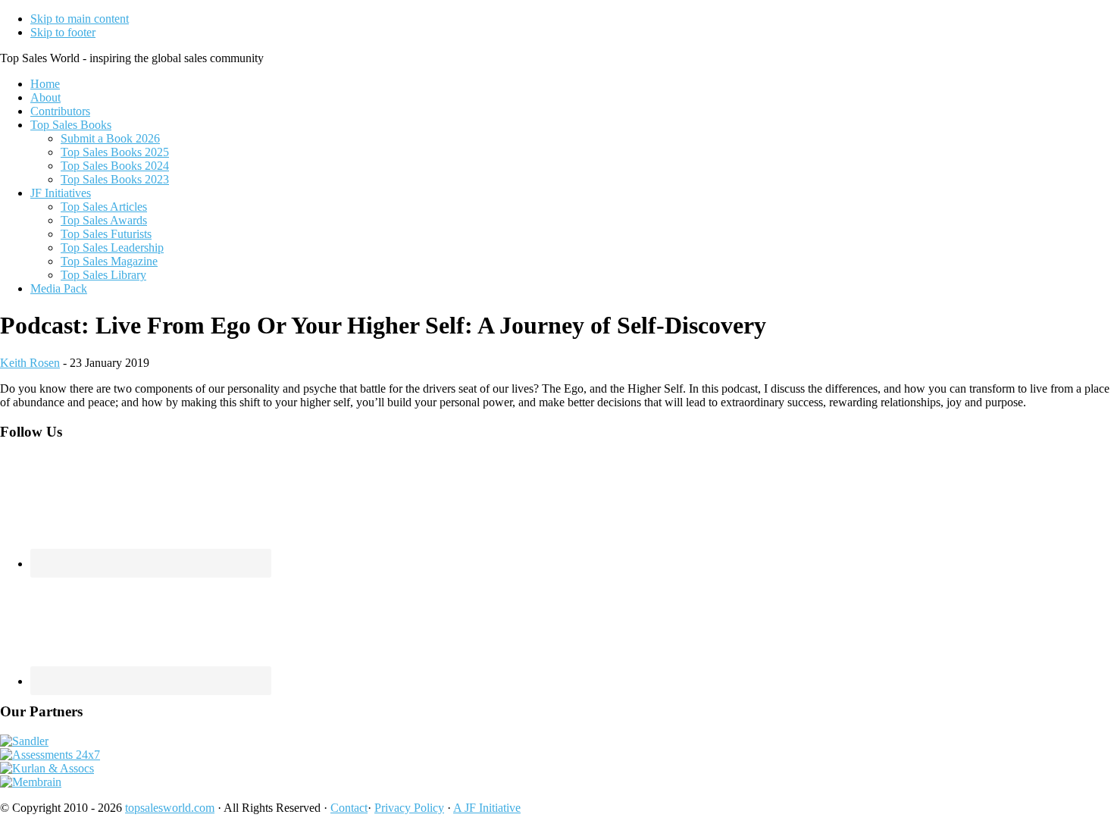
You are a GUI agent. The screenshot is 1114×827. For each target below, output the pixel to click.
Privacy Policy (409, 807)
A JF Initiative (487, 807)
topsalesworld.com (169, 807)
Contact (349, 807)
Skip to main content (79, 18)
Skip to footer (62, 32)
